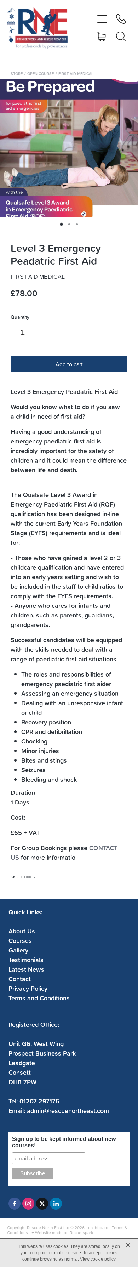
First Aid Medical (75, 74)
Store (17, 74)
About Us (21, 930)
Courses (20, 940)
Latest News (26, 969)
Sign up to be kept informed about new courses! (64, 1142)
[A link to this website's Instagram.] (28, 1204)
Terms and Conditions (39, 997)
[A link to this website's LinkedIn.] (56, 1204)
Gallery (18, 950)
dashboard (98, 1227)
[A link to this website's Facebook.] (14, 1204)
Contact (19, 978)
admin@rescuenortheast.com (68, 1110)
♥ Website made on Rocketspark (62, 1232)
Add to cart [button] (69, 364)
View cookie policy (98, 1259)
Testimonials (26, 959)
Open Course (40, 74)
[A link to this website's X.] (42, 1204)
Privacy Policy (27, 988)
